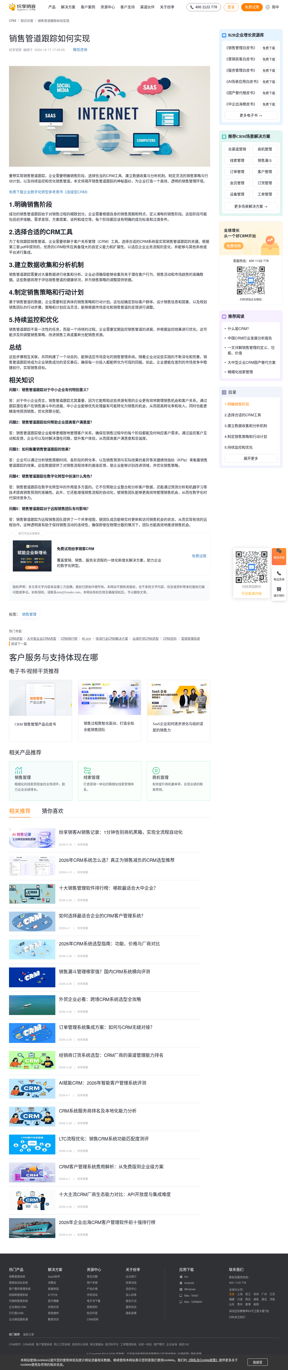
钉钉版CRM (16, 1313)
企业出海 (171, 1344)
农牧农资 (53, 1307)
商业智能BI (96, 1344)
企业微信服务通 (18, 1319)
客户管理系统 (44, 1344)
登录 (231, 7)
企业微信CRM (17, 1307)
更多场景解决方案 (251, 206)
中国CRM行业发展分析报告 (250, 338)
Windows (190, 1289)
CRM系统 (28, 1344)
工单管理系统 (128, 1344)
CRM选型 (15, 638)
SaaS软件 (54, 1276)
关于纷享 (167, 6)
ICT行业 (53, 1295)
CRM (12, 20)
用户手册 (92, 1282)
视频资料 (92, 1307)
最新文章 (28, 1334)
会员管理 (237, 182)
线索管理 (237, 160)
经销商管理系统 (18, 1295)
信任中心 (131, 1288)
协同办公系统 (80, 1344)
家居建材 (53, 1313)
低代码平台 (112, 1344)
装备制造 (53, 1288)
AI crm (86, 638)
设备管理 (237, 194)
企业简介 (131, 1276)
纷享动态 (131, 1282)
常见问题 (92, 1276)
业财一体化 (145, 1344)
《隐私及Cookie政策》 (203, 1360)
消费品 (52, 1282)
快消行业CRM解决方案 (112, 638)
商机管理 (265, 149)
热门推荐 (14, 1334)
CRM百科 (170, 638)
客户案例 (88, 6)
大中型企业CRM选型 (41, 638)
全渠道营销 (237, 149)
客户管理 (265, 171)
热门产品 (16, 1269)
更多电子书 (251, 115)
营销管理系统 (190, 638)
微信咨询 (80, 49)
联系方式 (131, 1301)
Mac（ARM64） (194, 1302)
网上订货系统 (62, 1344)
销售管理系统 (17, 1276)
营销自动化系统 (18, 1282)
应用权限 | (184, 1354)
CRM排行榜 (69, 638)
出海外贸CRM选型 (146, 638)
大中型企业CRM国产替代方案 (252, 362)
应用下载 (186, 1269)
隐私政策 (131, 1313)
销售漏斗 (265, 160)
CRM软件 (15, 1344)
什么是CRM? (238, 328)
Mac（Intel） (192, 1295)
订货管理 (265, 182)
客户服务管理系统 (20, 1288)
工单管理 (265, 194)
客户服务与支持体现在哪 (53, 657)
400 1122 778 (259, 260)
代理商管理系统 (18, 1301)
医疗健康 (53, 1301)
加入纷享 (131, 1295)
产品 (52, 6)
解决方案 (68, 6)
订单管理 (237, 171)
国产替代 (159, 1344)
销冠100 (184, 1344)
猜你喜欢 (52, 811)
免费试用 (252, 7)
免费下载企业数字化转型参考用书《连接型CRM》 (49, 191)
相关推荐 (20, 811)
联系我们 (236, 1269)
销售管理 (29, 614)
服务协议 (131, 1307)
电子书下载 (93, 1301)
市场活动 (92, 1295)
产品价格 (92, 1288)
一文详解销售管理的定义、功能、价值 (251, 350)
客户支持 (127, 6)
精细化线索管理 (240, 371)
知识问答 (27, 20)
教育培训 (53, 1319)
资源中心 (108, 6)
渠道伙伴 (147, 6)
